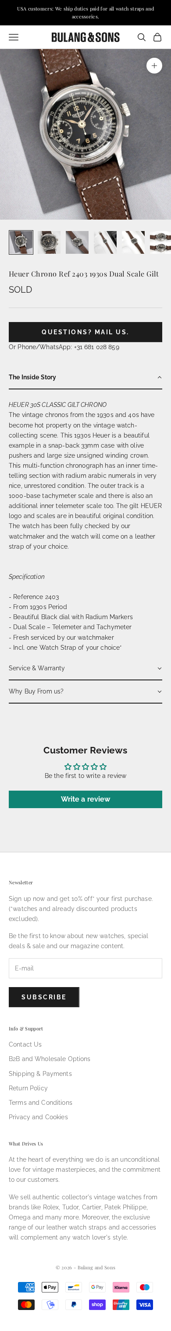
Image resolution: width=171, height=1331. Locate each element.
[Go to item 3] (77, 242)
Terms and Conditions (40, 1102)
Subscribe (44, 997)
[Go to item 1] (21, 242)
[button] (85, 377)
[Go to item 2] (49, 242)
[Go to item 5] (133, 242)
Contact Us (25, 1044)
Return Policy (28, 1088)
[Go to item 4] (105, 242)
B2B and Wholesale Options (50, 1058)
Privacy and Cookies (38, 1117)
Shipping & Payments (40, 1073)
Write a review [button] (85, 799)
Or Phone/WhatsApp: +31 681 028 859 (64, 346)
